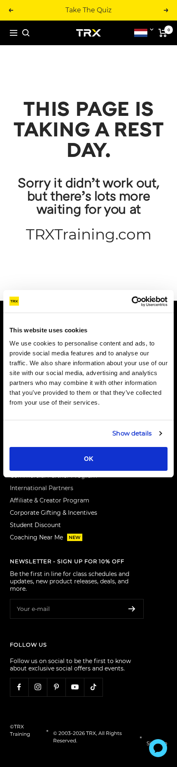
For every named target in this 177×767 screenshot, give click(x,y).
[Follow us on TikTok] (93, 687)
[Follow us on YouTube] (74, 687)
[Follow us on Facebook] (19, 687)
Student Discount (35, 525)
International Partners (41, 488)
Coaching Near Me (45, 537)
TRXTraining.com (88, 234)
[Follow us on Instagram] (37, 687)
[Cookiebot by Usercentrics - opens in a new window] (131, 301)
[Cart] (162, 33)
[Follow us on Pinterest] (56, 687)
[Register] (131, 609)
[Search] (26, 33)
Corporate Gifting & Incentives (53, 512)
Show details (131, 433)
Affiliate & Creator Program (49, 500)
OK (88, 458)
